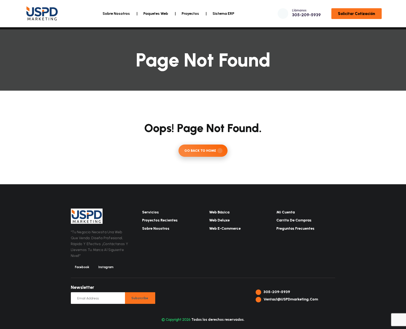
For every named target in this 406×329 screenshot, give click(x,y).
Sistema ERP (223, 13)
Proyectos (190, 13)
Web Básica (218, 212)
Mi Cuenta (285, 212)
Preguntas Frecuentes (295, 228)
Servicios (150, 212)
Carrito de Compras (293, 220)
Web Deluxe (219, 220)
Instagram (105, 267)
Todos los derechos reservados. (217, 319)
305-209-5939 (306, 14)
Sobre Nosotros (116, 13)
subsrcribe (139, 298)
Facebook (82, 267)
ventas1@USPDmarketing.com (290, 299)
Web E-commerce (224, 228)
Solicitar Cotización (356, 13)
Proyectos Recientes (159, 220)
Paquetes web (155, 13)
